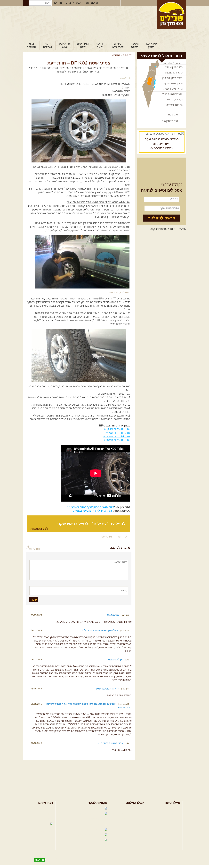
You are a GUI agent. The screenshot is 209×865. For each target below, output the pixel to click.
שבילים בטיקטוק (95, 843)
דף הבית (127, 55)
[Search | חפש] (26, 3)
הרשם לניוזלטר (161, 218)
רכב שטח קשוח (170, 121)
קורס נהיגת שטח (171, 824)
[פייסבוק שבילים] (102, 3)
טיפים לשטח (137, 824)
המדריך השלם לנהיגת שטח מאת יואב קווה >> (162, 143)
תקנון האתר (47, 819)
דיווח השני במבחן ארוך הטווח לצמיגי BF (90, 507)
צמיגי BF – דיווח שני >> (118, 432)
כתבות (116, 55)
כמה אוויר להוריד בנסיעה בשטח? (92, 510)
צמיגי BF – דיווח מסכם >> (117, 440)
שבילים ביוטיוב (96, 819)
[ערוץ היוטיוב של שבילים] (117, 3)
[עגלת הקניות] (125, 3)
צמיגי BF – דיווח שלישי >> (116, 436)
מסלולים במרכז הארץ (133, 813)
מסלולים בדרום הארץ (133, 819)
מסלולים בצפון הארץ (133, 808)
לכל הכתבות (39, 528)
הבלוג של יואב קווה (93, 824)
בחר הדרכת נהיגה (170, 819)
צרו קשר (58, 2)
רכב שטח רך (171, 114)
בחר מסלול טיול (172, 808)
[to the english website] (131, 2)
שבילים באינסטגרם (73, 835)
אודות (50, 808)
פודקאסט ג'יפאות (77, 830)
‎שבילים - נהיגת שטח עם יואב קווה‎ (168, 229)
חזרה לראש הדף (33, 549)
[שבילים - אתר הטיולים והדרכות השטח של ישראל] (171, 14)
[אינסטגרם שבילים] (110, 3)
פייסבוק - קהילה (78, 814)
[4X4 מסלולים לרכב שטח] (161, 134)
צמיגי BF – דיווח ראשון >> (116, 429)
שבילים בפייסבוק (77, 808)
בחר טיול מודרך (172, 813)
